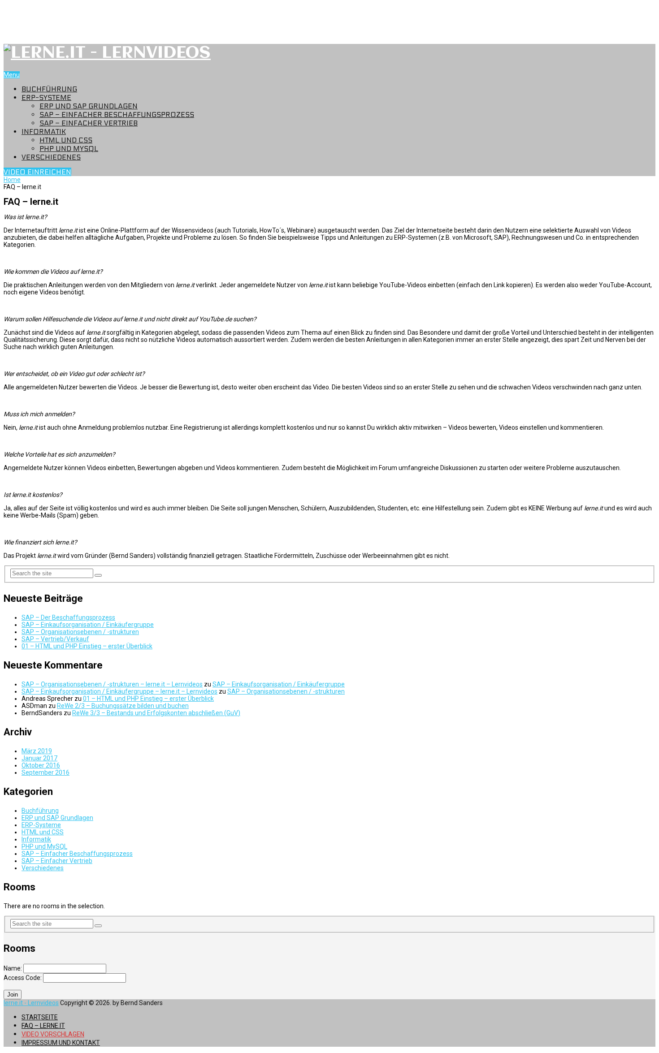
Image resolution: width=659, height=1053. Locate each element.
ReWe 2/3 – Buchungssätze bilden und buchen (123, 705)
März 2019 (37, 751)
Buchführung (49, 89)
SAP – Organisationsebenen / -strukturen (80, 631)
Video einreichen (37, 172)
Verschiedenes (51, 157)
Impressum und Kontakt (61, 1042)
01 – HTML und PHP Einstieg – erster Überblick (87, 646)
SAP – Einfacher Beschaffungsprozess (116, 114)
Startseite (40, 1017)
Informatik (44, 131)
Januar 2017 (39, 758)
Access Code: (23, 977)
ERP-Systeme (46, 97)
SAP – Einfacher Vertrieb (88, 123)
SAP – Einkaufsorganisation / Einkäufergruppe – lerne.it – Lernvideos (119, 691)
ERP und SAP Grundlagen (88, 106)
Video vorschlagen (53, 1034)
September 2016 (45, 772)
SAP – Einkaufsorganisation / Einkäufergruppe (88, 624)
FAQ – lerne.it (43, 1025)
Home (12, 179)
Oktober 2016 (41, 765)
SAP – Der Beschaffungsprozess (68, 617)
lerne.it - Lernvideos (31, 1002)
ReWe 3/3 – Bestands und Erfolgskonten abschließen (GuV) (156, 712)
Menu (12, 74)
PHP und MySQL (68, 148)
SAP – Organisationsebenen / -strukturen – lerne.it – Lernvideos (112, 684)
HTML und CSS (65, 140)
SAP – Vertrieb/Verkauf (55, 639)
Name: (13, 968)
